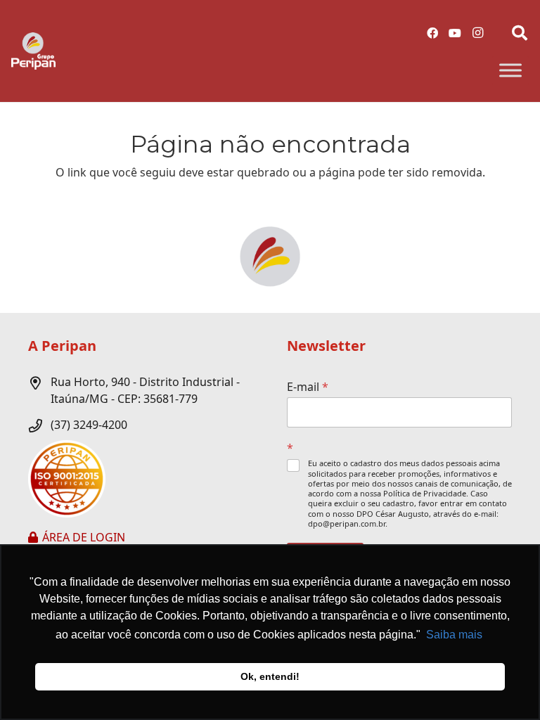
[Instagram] (477, 33)
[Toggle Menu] (510, 70)
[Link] (33, 51)
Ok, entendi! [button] (270, 676)
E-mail (307, 387)
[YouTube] (455, 33)
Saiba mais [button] (454, 635)
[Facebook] (432, 33)
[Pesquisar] (519, 33)
